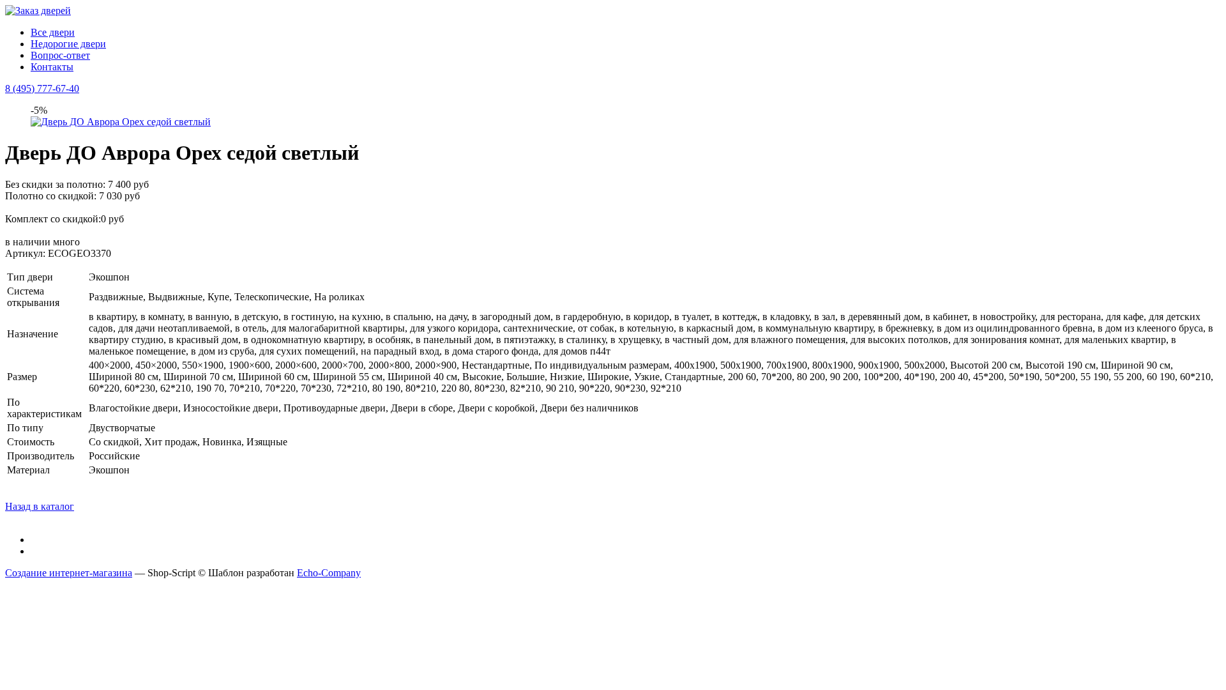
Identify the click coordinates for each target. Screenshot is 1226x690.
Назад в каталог (39, 506)
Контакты (52, 66)
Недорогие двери (68, 43)
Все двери (53, 32)
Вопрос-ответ (60, 55)
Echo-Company (329, 572)
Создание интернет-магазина (68, 572)
